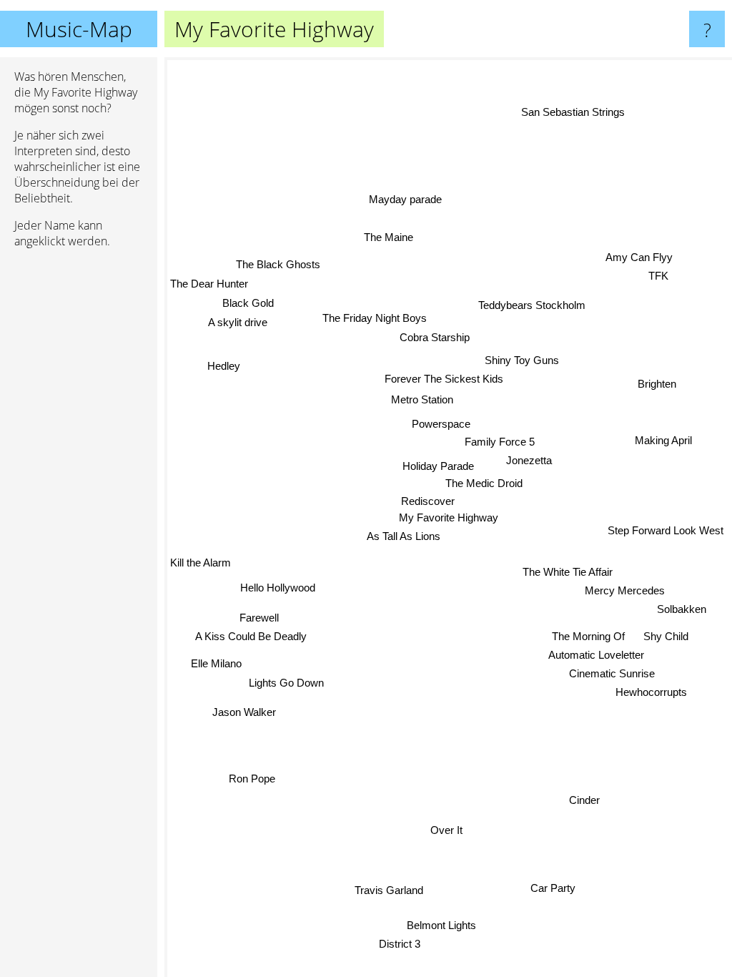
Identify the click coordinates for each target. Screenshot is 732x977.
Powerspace (441, 424)
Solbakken (681, 609)
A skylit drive (237, 321)
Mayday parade (405, 199)
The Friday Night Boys (375, 318)
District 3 (398, 944)
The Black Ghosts (278, 264)
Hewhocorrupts (651, 692)
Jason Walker (244, 711)
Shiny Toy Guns (522, 361)
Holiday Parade (439, 466)
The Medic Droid (484, 483)
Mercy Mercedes (625, 590)
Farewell (259, 617)
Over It (445, 830)
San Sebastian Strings (572, 112)
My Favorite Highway (448, 517)
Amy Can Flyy (639, 256)
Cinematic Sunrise (612, 673)
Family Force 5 (500, 442)
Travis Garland (387, 890)
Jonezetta (529, 460)
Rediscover (428, 501)
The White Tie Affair (568, 571)
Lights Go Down (286, 682)
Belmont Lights (440, 925)
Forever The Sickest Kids (444, 379)
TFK (658, 275)
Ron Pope (252, 778)
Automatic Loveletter (596, 655)
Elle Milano (216, 663)
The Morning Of (589, 635)
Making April (663, 442)
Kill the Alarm (200, 567)
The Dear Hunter (209, 283)
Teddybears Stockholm (533, 306)
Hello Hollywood (277, 588)
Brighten (657, 384)
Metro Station (423, 399)
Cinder (584, 800)
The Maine (388, 237)
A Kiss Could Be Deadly (250, 635)
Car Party (552, 889)
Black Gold (248, 302)
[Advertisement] (78, 478)
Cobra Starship (435, 337)
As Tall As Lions (403, 536)
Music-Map (79, 29)
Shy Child (665, 635)
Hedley (223, 366)
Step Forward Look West (666, 530)
